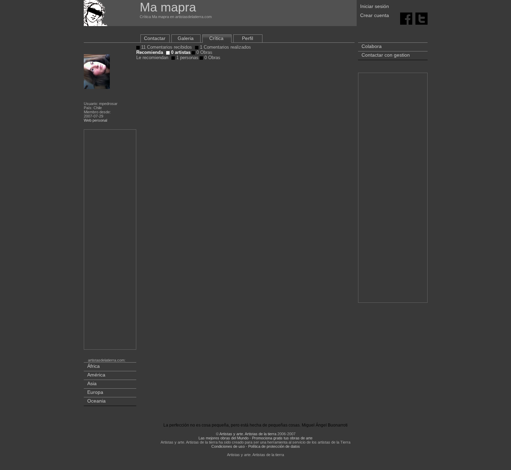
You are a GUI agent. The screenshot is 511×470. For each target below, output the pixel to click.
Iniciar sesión (374, 6)
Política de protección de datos (274, 446)
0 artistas (180, 52)
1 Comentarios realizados (224, 47)
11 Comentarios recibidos (166, 47)
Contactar (154, 38)
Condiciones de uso (228, 446)
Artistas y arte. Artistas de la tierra (247, 434)
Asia (92, 383)
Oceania (96, 401)
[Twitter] (421, 18)
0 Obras (203, 52)
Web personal (95, 120)
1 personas (186, 57)
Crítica (216, 38)
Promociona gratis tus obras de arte (282, 438)
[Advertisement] (110, 241)
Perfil (247, 38)
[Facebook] (406, 18)
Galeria (186, 38)
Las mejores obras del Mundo (223, 438)
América (96, 375)
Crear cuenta (374, 15)
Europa (95, 392)
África (93, 366)
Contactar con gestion (386, 55)
